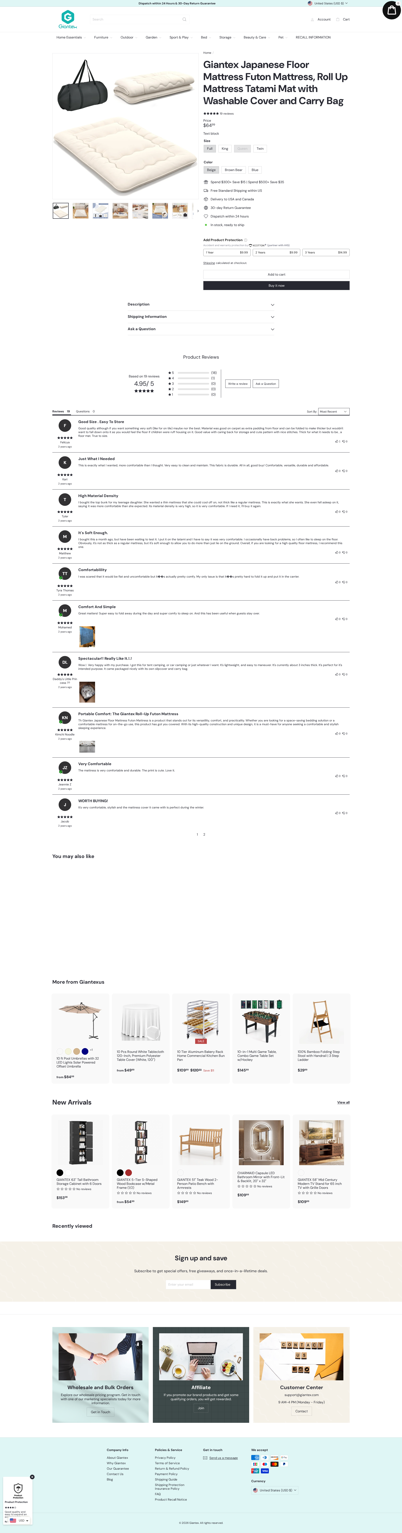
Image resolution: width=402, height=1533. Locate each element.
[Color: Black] (60, 1172)
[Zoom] (125, 126)
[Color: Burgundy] (60, 1051)
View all (343, 1102)
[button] (192, 373)
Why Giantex (116, 1463)
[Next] (196, 210)
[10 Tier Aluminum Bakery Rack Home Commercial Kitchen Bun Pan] (201, 1035)
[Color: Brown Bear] (68, 916)
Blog (110, 1479)
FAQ (158, 1494)
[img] (64, 438)
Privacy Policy (165, 1458)
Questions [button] (83, 411)
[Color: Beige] (60, 916)
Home (207, 53)
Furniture (101, 37)
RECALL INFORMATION (313, 37)
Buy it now (277, 285)
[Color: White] (68, 1172)
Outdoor (127, 37)
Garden (152, 37)
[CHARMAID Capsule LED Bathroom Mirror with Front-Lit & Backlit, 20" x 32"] (261, 1158)
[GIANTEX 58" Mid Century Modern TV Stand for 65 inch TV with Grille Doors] (322, 1161)
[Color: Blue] (76, 916)
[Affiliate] (201, 1356)
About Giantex (117, 1458)
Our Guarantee (118, 1469)
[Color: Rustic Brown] (128, 1172)
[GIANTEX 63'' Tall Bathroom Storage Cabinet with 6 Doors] (80, 1159)
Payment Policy (166, 1474)
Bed (204, 37)
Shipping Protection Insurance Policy (169, 1487)
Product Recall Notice (171, 1499)
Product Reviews (201, 357)
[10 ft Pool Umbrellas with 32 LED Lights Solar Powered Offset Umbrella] (80, 1038)
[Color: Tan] (76, 1051)
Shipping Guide (166, 1479)
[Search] (184, 19)
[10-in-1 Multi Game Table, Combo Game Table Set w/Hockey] (261, 1035)
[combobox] (139, 19)
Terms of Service (167, 1463)
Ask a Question (266, 384)
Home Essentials (70, 37)
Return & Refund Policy (172, 1469)
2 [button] (204, 834)
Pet (281, 37)
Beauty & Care (255, 37)
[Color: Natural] (180, 1172)
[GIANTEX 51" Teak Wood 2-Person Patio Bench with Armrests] (201, 1161)
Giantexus (91, 982)
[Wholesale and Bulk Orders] (100, 1356)
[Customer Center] (301, 1356)
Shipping (209, 263)
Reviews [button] (58, 411)
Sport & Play (179, 37)
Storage (225, 37)
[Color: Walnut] (301, 1172)
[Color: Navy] (85, 1051)
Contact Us (115, 1474)
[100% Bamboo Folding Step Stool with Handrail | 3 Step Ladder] (322, 1035)
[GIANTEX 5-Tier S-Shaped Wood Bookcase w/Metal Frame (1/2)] (141, 1161)
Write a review (238, 384)
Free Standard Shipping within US (177, 3)
